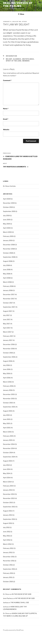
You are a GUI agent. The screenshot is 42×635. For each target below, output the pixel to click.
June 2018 (6, 270)
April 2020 (7, 199)
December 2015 (9, 394)
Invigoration (11, 56)
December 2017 (9, 294)
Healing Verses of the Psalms (18, 5)
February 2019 (8, 236)
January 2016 (8, 390)
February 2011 (8, 573)
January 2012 (7, 552)
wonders (26, 61)
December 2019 (9, 203)
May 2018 (6, 274)
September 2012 (9, 519)
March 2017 (7, 332)
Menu (22, 14)
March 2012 (7, 544)
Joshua (5, 602)
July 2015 (6, 415)
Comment (7, 80)
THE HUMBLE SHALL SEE (19, 602)
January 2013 (8, 515)
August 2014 (7, 461)
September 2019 (9, 211)
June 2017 (6, 319)
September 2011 (9, 569)
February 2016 (8, 386)
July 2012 (6, 527)
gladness (17, 59)
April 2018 (6, 278)
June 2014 (6, 469)
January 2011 (7, 577)
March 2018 (7, 282)
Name (5, 109)
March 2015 (7, 432)
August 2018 (7, 261)
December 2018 (9, 245)
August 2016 (7, 361)
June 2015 (6, 419)
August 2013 (7, 511)
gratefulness (28, 59)
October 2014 (8, 453)
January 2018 (8, 290)
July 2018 (6, 265)
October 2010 (8, 582)
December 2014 (9, 444)
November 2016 (9, 349)
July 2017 (6, 315)
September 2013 (9, 507)
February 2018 (8, 286)
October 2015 (8, 403)
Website (6, 130)
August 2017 (7, 311)
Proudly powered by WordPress (13, 630)
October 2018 (8, 253)
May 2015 (6, 423)
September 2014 (9, 457)
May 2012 (6, 536)
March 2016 (7, 382)
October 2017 (8, 303)
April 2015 (6, 428)
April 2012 (6, 540)
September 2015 (9, 407)
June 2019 (6, 220)
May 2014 (6, 473)
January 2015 (8, 440)
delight (9, 59)
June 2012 (6, 532)
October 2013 (8, 502)
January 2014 (8, 490)
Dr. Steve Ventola (9, 186)
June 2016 (6, 369)
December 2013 (9, 494)
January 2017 (7, 340)
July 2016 (6, 365)
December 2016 (9, 344)
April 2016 (6, 378)
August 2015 (7, 411)
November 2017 (9, 299)
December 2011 (8, 557)
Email (5, 119)
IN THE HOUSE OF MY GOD (21, 594)
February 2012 (8, 548)
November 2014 (9, 448)
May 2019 (6, 224)
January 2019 (8, 240)
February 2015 (8, 436)
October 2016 (8, 353)
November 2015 (9, 398)
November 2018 (9, 249)
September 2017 (9, 307)
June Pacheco (8, 598)
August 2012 (7, 523)
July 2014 (6, 465)
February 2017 (8, 336)
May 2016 (6, 373)
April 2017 (6, 328)
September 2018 (9, 257)
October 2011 (8, 565)
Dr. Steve (23, 21)
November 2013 (9, 498)
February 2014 (8, 486)
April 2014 (6, 478)
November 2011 (8, 561)
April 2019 (6, 228)
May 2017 (6, 324)
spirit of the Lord (13, 61)
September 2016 (9, 357)
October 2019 (8, 207)
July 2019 (6, 215)
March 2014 (7, 482)
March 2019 (7, 232)
